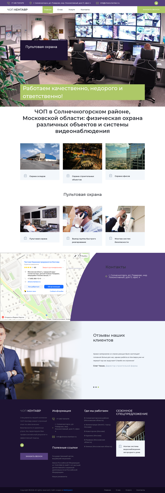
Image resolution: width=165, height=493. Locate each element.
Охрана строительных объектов (83, 178)
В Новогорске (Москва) (94, 431)
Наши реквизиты (59, 477)
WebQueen (68, 490)
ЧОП (17, 9)
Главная (48, 10)
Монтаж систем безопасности (122, 240)
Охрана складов (37, 176)
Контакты (85, 10)
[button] (94, 387)
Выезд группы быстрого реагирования (84, 240)
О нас (60, 10)
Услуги (72, 10)
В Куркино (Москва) (92, 436)
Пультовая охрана (38, 239)
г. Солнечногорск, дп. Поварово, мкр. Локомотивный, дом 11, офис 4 (128, 276)
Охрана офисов (122, 176)
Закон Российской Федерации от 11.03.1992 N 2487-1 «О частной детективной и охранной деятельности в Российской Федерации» (66, 467)
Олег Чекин (99, 366)
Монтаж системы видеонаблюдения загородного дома (131, 449)
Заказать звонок (151, 10)
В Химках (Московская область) (98, 447)
